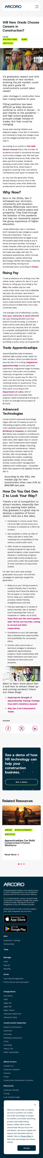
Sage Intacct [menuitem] (9, 1010)
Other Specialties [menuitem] (11, 1052)
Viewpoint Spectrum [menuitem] (12, 1014)
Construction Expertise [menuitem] (15, 1023)
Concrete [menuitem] (8, 1034)
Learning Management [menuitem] (13, 979)
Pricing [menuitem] (6, 1094)
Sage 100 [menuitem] (7, 1003)
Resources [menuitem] (9, 1086)
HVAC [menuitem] (6, 1041)
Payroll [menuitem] (7, 965)
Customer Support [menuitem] (12, 1069)
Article (8, 43)
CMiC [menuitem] (6, 999)
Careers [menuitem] (7, 1073)
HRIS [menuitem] (6, 962)
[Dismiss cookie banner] (35, 1105)
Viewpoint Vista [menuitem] (10, 1017)
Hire (24, 39)
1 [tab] (18, 864)
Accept (27, 1148)
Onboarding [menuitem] (9, 944)
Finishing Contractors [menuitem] (13, 1038)
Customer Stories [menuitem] (11, 1090)
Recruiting (10, 39)
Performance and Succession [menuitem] (16, 982)
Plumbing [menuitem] (8, 1045)
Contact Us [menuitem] (8, 1066)
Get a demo (21, 782)
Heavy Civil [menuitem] (8, 1049)
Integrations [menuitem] (10, 992)
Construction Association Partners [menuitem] (18, 1080)
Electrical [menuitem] (8, 1031)
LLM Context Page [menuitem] (12, 1097)
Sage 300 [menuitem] (8, 1007)
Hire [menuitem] (5, 936)
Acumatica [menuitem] (8, 996)
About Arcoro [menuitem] (10, 1062)
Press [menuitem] (6, 1077)
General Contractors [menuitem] (13, 1027)
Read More (11, 855)
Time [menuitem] (6, 949)
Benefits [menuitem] (7, 969)
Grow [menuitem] (6, 974)
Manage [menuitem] (7, 957)
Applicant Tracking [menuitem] (12, 940)
